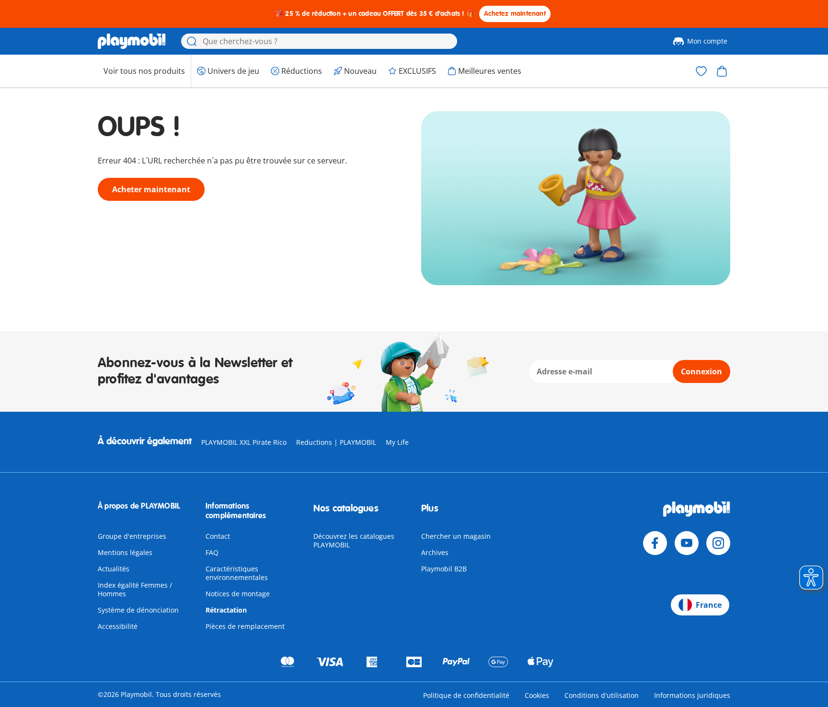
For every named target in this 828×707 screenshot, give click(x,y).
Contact (218, 536)
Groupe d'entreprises (132, 536)
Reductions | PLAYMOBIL (336, 442)
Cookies (537, 695)
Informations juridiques (692, 695)
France (709, 605)
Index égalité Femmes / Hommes (135, 589)
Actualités (113, 568)
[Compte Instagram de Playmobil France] (718, 543)
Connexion (701, 371)
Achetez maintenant (515, 14)
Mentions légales (125, 552)
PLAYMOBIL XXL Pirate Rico (244, 442)
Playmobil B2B (444, 568)
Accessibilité (118, 626)
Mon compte (707, 41)
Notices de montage (238, 593)
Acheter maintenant (151, 189)
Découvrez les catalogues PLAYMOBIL (353, 540)
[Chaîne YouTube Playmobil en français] (687, 543)
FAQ (212, 552)
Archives (434, 552)
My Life (397, 442)
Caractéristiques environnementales (237, 573)
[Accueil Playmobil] (132, 41)
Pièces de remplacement (245, 626)
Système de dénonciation (138, 609)
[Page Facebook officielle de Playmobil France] (655, 543)
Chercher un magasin (456, 536)
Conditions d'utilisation (601, 695)
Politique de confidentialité (466, 695)
